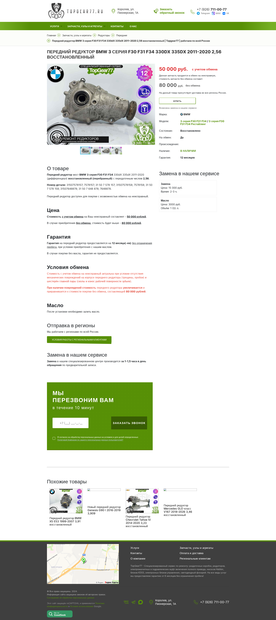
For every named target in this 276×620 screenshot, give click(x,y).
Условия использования (81, 606)
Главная (51, 35)
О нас (133, 26)
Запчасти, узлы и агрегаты (84, 26)
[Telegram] (133, 602)
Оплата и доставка (191, 553)
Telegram (205, 13)
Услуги (54, 26)
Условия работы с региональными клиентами (79, 339)
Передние (121, 35)
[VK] (126, 602)
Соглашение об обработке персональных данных (70, 597)
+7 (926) (212, 9)
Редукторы (104, 35)
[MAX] (140, 602)
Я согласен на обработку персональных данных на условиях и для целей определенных (97, 438)
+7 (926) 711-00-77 (214, 602)
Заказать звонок (129, 423)
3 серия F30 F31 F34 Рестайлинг (202, 123)
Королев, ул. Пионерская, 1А (165, 602)
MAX (218, 13)
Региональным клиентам (195, 558)
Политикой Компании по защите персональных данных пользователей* (90, 440)
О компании (137, 558)
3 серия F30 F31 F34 (193, 121)
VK (227, 13)
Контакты (117, 26)
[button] (152, 104)
